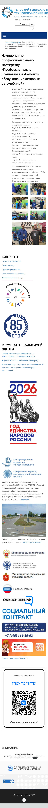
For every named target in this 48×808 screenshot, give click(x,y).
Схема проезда (8, 265)
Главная (17, 20)
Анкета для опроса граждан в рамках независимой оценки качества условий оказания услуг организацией (23, 368)
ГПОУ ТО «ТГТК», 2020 (25, 795)
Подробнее (24, 500)
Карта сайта (27, 20)
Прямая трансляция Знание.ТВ (15, 658)
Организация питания (11, 269)
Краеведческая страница (12, 278)
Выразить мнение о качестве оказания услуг (20, 360)
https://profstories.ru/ (32, 542)
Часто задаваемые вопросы (13, 274)
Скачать (35, 758)
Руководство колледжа (11, 261)
